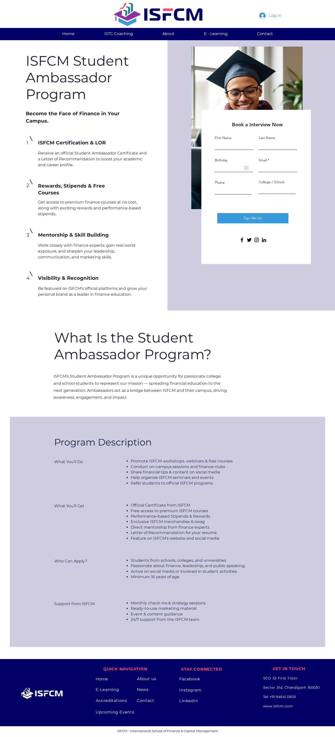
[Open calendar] (246, 168)
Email (263, 160)
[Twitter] (249, 240)
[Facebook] (242, 240)
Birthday (221, 160)
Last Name (267, 138)
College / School (271, 182)
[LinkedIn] (264, 240)
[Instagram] (257, 240)
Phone (220, 182)
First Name (223, 138)
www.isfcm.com (278, 706)
